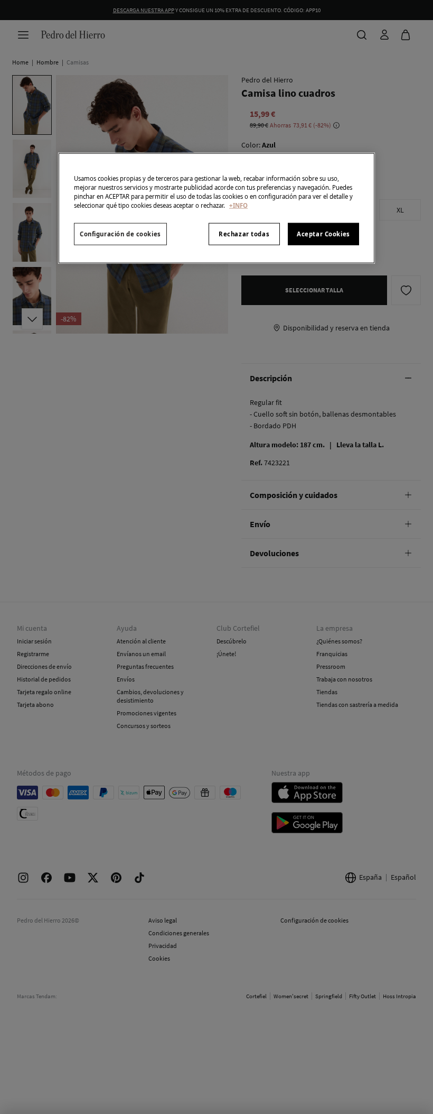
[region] (216, 208)
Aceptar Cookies (323, 234)
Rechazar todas (244, 234)
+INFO (238, 205)
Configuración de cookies (120, 234)
